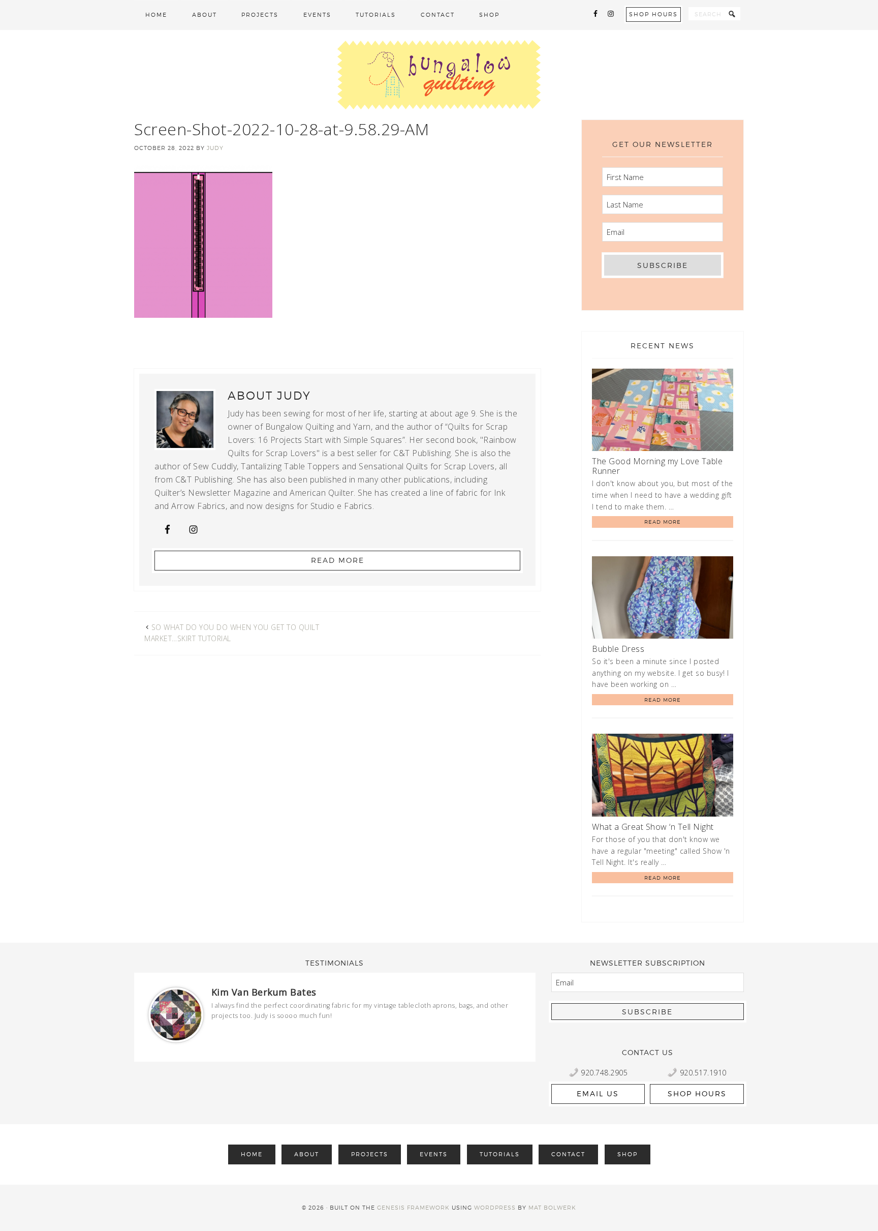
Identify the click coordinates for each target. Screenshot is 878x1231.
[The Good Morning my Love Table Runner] (662, 412)
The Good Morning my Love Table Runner (657, 466)
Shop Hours (653, 14)
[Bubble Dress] (662, 599)
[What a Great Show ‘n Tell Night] (662, 777)
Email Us (598, 1093)
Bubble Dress (618, 648)
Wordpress (495, 1207)
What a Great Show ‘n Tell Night (653, 826)
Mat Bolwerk (552, 1207)
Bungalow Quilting (439, 74)
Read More (337, 560)
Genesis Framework (413, 1207)
